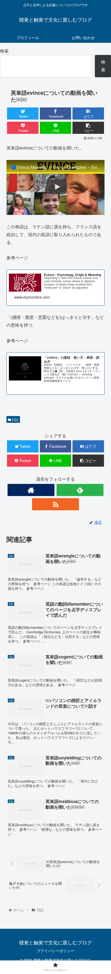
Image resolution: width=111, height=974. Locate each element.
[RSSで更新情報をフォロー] (55, 504)
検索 (4, 51)
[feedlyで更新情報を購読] (80, 490)
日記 (14, 419)
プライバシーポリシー (55, 950)
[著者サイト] (31, 490)
